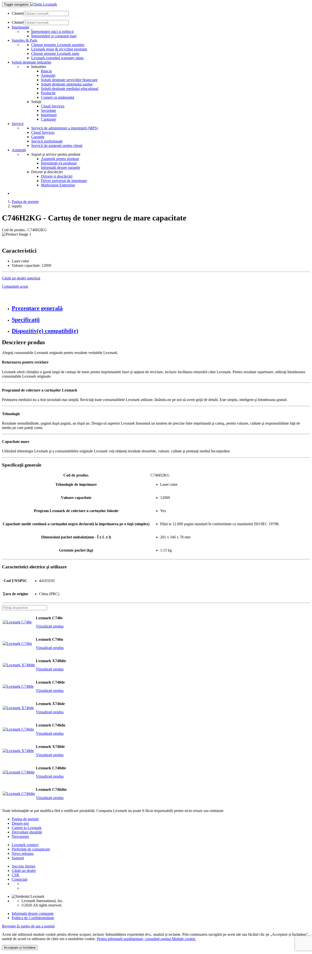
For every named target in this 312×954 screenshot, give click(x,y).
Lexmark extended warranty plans (57, 58)
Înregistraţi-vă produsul (59, 163)
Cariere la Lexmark (26, 828)
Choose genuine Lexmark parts (55, 53)
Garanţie (37, 137)
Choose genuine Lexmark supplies (57, 45)
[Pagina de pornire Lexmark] (43, 4)
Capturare (48, 119)
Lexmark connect (25, 845)
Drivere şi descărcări (56, 176)
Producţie (48, 93)
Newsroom (20, 836)
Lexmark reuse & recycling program (59, 49)
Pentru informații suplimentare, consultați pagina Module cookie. (146, 939)
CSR (15, 875)
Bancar (46, 71)
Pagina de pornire (25, 202)
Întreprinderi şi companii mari (54, 36)
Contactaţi (19, 879)
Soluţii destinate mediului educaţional (69, 88)
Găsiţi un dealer (24, 870)
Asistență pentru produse (60, 159)
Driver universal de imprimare (64, 181)
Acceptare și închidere (20, 947)
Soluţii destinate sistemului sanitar (67, 84)
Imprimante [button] (20, 27)
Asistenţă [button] (19, 150)
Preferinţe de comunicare (31, 849)
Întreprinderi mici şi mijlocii (52, 31)
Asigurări (48, 75)
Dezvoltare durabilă (27, 832)
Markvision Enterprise (58, 185)
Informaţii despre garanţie (60, 167)
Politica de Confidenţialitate (33, 918)
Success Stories (23, 866)
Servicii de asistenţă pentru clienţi (56, 145)
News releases (23, 853)
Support (18, 858)
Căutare (18, 13)
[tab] (161, 308)
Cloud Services (52, 106)
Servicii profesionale (47, 141)
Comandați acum (15, 286)
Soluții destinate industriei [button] (31, 62)
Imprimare (49, 115)
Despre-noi (20, 823)
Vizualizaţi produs (50, 626)
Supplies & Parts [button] (24, 40)
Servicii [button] (17, 124)
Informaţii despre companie (33, 913)
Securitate (48, 110)
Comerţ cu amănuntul (57, 97)
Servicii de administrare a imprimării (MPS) (64, 128)
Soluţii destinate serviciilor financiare (69, 80)
